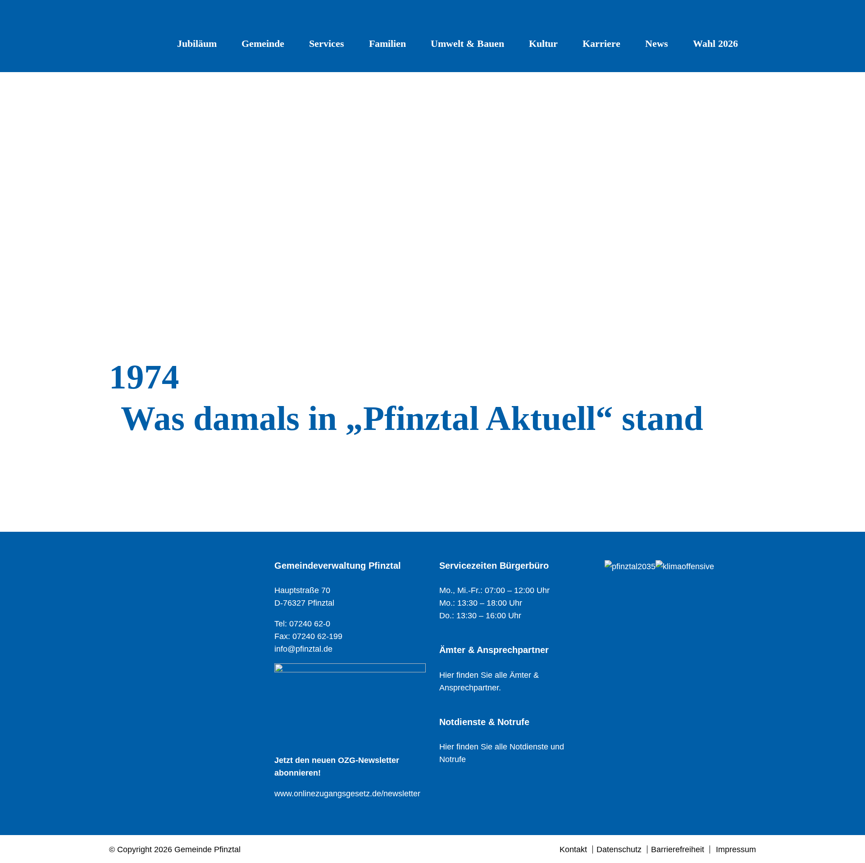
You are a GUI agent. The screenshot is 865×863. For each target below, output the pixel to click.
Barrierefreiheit (677, 849)
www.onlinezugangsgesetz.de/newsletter (347, 793)
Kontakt (573, 849)
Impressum (736, 849)
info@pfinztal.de (303, 648)
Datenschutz (619, 849)
